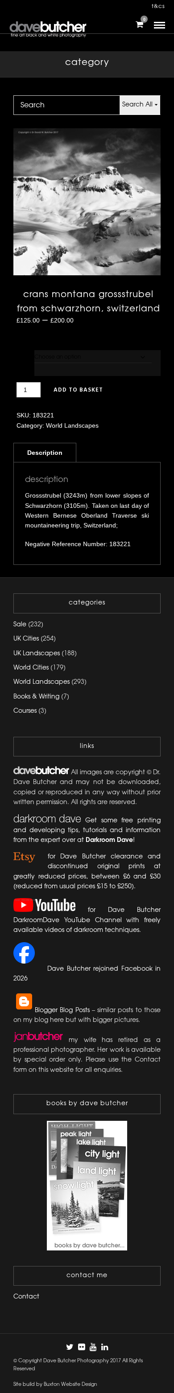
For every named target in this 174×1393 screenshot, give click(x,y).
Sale (19, 625)
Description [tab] (44, 452)
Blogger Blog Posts (62, 1010)
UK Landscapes (36, 654)
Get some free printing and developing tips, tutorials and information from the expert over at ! (87, 831)
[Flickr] (81, 1347)
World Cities (31, 668)
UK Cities (26, 639)
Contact (26, 1297)
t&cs (158, 6)
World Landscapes (72, 425)
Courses (25, 711)
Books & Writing (36, 697)
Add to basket (78, 390)
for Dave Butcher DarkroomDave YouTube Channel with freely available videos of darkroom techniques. (87, 920)
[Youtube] (92, 1347)
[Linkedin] (104, 1347)
